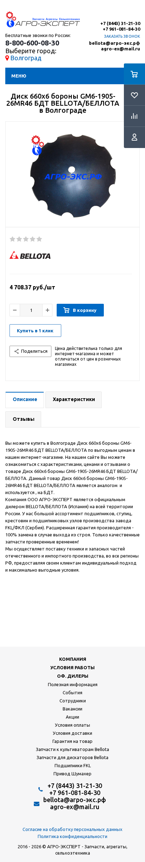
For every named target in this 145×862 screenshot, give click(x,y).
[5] (39, 239)
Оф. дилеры (72, 675)
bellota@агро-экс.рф (114, 43)
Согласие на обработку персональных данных (72, 829)
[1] (13, 239)
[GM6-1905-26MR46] (72, 176)
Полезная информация (72, 684)
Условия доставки (72, 733)
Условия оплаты (72, 724)
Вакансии (72, 708)
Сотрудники (72, 700)
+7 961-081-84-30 (121, 29)
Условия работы (72, 667)
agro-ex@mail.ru (120, 49)
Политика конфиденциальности (72, 836)
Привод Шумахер (72, 773)
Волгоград (26, 57)
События (72, 692)
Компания (72, 659)
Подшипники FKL (73, 765)
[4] (33, 239)
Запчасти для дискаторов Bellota (72, 757)
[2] (19, 239)
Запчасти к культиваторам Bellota (72, 749)
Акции (72, 716)
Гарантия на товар (72, 741)
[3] (26, 239)
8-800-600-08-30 (32, 43)
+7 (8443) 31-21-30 (120, 23)
